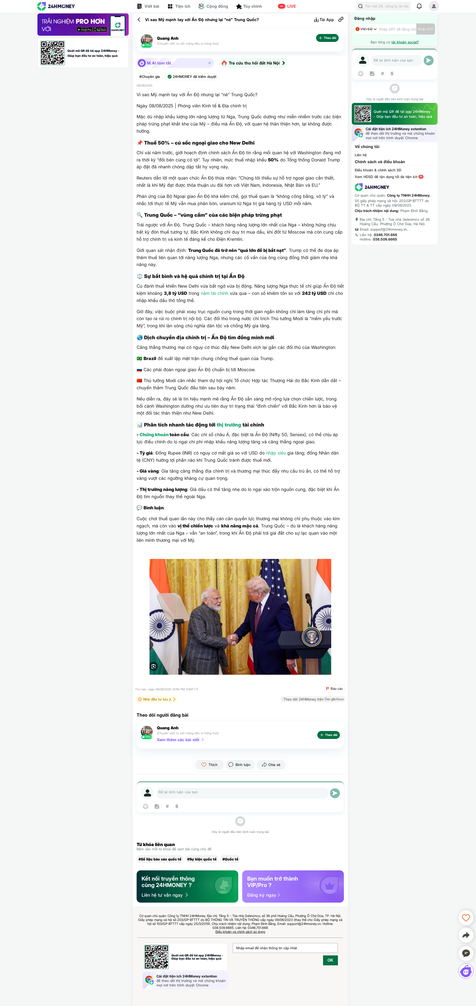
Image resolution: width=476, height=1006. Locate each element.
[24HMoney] (56, 6)
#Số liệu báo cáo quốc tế (160, 859)
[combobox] (367, 29)
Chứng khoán (154, 434)
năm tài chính (214, 293)
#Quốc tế (230, 859)
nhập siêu (276, 453)
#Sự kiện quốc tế (201, 859)
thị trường (229, 425)
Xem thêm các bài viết (178, 739)
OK (330, 960)
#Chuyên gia (149, 77)
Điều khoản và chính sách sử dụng (240, 932)
